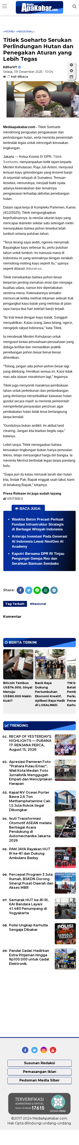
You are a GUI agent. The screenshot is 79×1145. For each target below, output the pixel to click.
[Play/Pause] (71, 65)
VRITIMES (15, 499)
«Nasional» (25, 31)
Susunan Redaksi (39, 1063)
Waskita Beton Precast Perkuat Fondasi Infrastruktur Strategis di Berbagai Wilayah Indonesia (38, 524)
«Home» (9, 31)
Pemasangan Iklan (39, 1072)
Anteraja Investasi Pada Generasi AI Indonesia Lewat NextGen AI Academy (39, 541)
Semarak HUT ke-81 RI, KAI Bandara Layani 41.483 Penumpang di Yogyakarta (29, 906)
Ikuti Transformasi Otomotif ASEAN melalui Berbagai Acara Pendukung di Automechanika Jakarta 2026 (30, 829)
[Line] (37, 590)
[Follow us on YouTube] (53, 1050)
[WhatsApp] (45, 590)
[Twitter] (28, 590)
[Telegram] (54, 590)
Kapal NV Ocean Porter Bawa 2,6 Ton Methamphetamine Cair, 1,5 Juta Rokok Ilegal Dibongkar (30, 801)
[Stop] (71, 71)
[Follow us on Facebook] (25, 1050)
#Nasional (38, 604)
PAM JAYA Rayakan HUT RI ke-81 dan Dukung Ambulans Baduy (29, 853)
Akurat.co (34, 268)
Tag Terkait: (15, 604)
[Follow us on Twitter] (34, 1050)
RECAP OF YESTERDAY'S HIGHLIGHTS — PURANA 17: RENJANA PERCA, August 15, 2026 (30, 743)
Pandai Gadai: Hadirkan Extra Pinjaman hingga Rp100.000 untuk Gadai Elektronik (29, 957)
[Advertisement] (34, 1004)
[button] (71, 77)
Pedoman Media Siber (39, 1080)
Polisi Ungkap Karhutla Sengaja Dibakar (28, 927)
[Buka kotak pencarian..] (74, 6)
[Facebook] (20, 590)
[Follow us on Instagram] (43, 1050)
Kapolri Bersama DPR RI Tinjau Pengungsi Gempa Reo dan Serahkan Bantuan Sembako (38, 559)
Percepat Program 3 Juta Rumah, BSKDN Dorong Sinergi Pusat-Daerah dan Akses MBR (31, 881)
